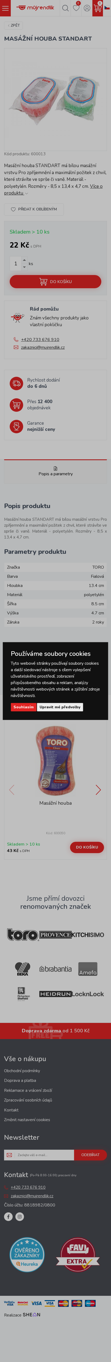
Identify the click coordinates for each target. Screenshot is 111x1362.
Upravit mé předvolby (60, 707)
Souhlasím (23, 707)
